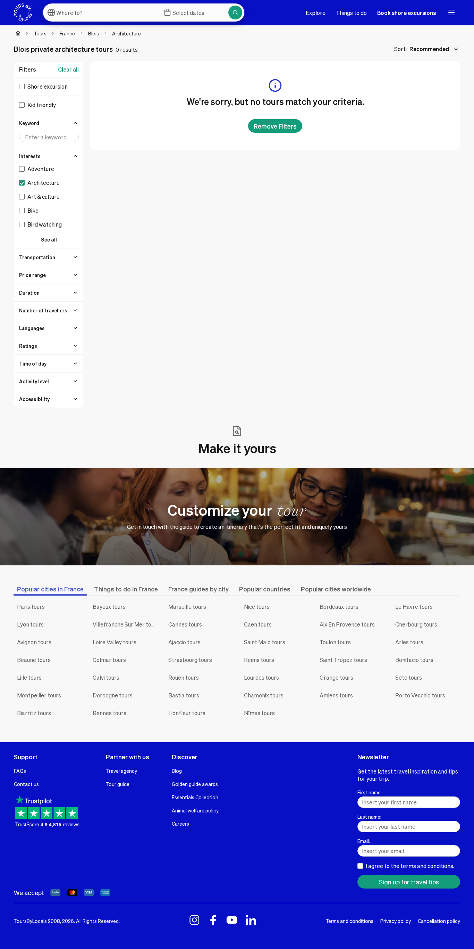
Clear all (68, 69)
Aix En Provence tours (347, 624)
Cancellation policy (439, 921)
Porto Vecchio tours (420, 695)
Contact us (26, 784)
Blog (177, 771)
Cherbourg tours (416, 624)
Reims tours (259, 659)
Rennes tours (109, 713)
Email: (363, 841)
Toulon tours (335, 642)
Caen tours (258, 624)
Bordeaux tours (339, 606)
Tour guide (117, 784)
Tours (40, 33)
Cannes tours (185, 624)
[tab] (50, 589)
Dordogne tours (113, 695)
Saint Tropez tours (343, 659)
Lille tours (29, 677)
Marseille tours (187, 606)
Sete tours (408, 677)
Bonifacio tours (414, 659)
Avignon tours (34, 642)
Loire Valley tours (114, 642)
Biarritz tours (34, 713)
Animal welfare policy (195, 810)
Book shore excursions (406, 12)
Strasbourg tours (190, 659)
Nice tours (257, 606)
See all (49, 239)
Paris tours (31, 606)
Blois (93, 33)
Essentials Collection (195, 797)
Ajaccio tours (184, 642)
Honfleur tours (186, 713)
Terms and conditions (349, 921)
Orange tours (336, 677)
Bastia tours (183, 695)
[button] (49, 123)
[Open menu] (451, 12)
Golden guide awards (195, 784)
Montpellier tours (39, 695)
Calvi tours (106, 677)
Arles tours (409, 642)
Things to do (351, 12)
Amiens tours (336, 695)
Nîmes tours (259, 713)
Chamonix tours (263, 695)
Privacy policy (395, 921)
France (67, 33)
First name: (369, 792)
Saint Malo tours (264, 642)
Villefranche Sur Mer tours (125, 624)
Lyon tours (30, 624)
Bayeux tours (109, 606)
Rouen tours (183, 677)
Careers (180, 823)
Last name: (369, 816)
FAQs (20, 771)
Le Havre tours (414, 606)
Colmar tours (109, 659)
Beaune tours (34, 659)
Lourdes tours (261, 677)
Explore (315, 12)
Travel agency (121, 771)
